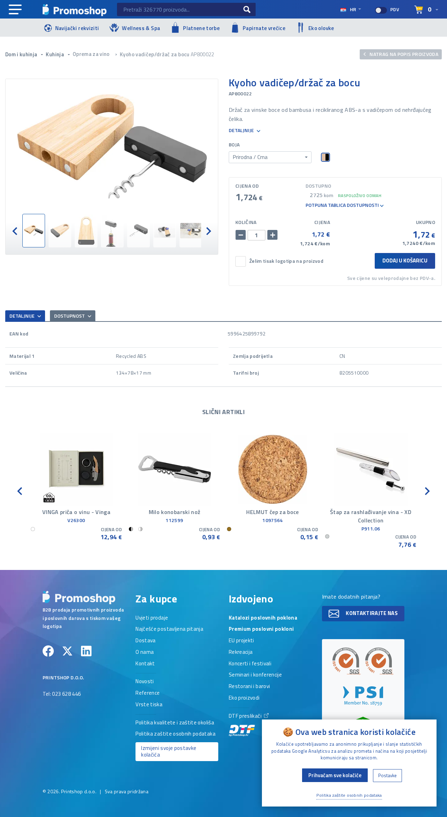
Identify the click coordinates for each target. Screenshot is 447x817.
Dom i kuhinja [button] (21, 54)
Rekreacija (241, 652)
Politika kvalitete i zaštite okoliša (174, 723)
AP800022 (202, 54)
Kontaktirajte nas (371, 613)
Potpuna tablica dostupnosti (343, 205)
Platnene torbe (201, 28)
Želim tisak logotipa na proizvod (286, 261)
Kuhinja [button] (55, 54)
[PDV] (381, 10)
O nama (144, 652)
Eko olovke (321, 28)
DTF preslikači (246, 716)
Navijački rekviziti (77, 28)
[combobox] (270, 157)
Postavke (387, 775)
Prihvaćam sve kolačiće (334, 775)
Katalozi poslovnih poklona (263, 618)
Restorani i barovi (249, 686)
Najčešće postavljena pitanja (169, 629)
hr (353, 9)
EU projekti (241, 640)
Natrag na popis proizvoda (403, 54)
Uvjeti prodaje (151, 618)
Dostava (145, 640)
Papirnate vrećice (264, 28)
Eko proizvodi (244, 698)
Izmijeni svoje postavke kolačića (168, 751)
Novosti (144, 681)
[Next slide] (208, 230)
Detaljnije (242, 130)
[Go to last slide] (15, 230)
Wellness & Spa (141, 28)
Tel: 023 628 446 (62, 694)
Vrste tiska (148, 704)
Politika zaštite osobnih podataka (175, 734)
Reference (147, 693)
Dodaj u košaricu (404, 260)
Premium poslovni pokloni (261, 629)
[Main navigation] (15, 10)
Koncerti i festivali (250, 663)
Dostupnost (70, 315)
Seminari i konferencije (255, 675)
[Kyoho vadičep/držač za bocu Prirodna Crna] (112, 146)
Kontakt (145, 663)
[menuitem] (33, 230)
